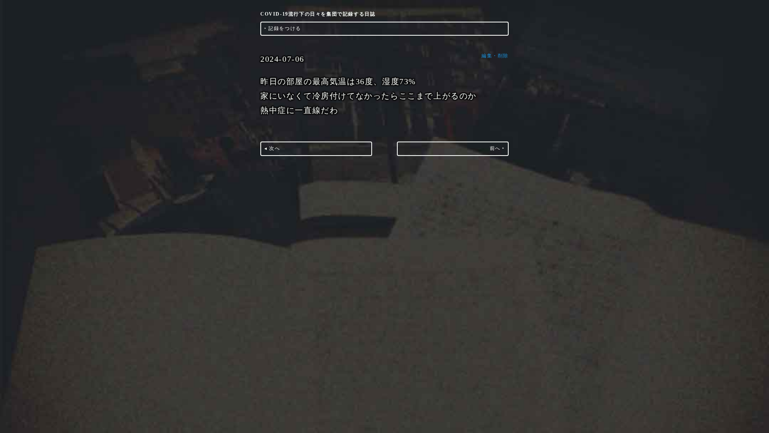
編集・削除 (495, 56)
